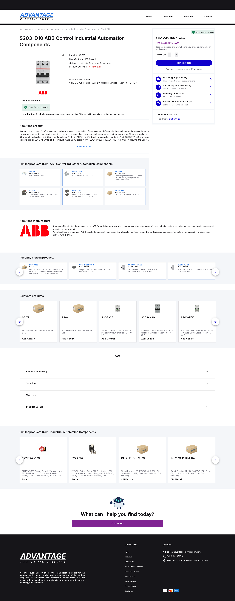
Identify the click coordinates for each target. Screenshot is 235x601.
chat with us (174, 119)
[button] (183, 79)
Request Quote (184, 63)
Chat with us (118, 523)
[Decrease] (169, 55)
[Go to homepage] (52, 558)
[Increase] (176, 55)
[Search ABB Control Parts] (35, 236)
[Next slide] (215, 272)
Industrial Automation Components (80, 29)
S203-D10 (105, 29)
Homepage (28, 29)
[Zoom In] (63, 55)
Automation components (49, 29)
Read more (82, 146)
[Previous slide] (19, 272)
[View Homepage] (37, 17)
